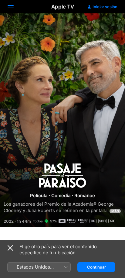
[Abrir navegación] (14, 6)
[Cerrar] (10, 248)
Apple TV (62, 7)
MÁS (115, 211)
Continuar (96, 267)
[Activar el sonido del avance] (108, 25)
